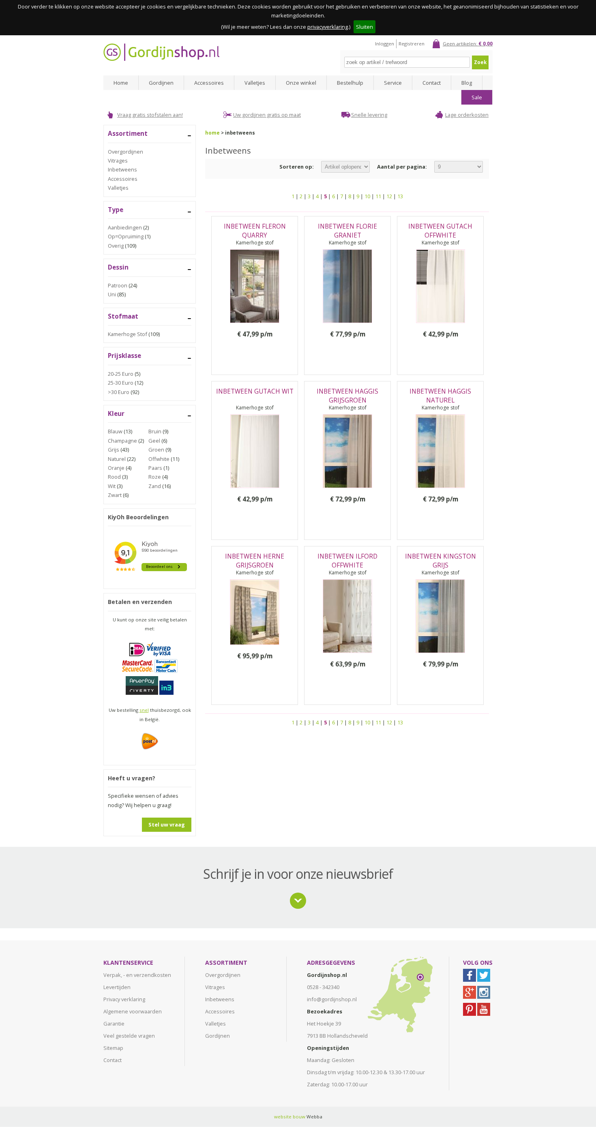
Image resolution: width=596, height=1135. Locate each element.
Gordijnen (161, 82)
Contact (431, 82)
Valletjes (254, 82)
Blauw (115, 431)
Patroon (117, 285)
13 (400, 196)
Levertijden (117, 987)
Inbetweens (122, 169)
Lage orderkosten (467, 114)
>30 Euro (118, 392)
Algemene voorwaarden (132, 1011)
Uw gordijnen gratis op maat (267, 114)
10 (367, 196)
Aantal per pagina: (402, 166)
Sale (477, 97)
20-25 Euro (120, 373)
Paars (155, 467)
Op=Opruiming (126, 236)
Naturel (117, 459)
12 (389, 196)
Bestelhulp (350, 82)
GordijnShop (161, 52)
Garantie (113, 1023)
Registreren (411, 44)
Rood (114, 476)
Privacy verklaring (124, 999)
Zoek (480, 62)
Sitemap (113, 1047)
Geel (154, 440)
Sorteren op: (296, 166)
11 (378, 196)
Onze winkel (301, 82)
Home (121, 82)
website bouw (289, 1117)
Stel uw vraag (166, 824)
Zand (154, 486)
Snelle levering (369, 114)
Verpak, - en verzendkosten (137, 975)
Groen (156, 449)
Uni (112, 294)
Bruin (154, 431)
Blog (466, 82)
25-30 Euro (120, 382)
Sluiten (364, 26)
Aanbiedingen (125, 227)
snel (144, 710)
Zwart (115, 495)
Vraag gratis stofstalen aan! (150, 114)
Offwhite (158, 459)
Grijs (113, 449)
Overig (116, 245)
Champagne (122, 440)
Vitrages (118, 160)
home (212, 133)
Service (393, 82)
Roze (154, 476)
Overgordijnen (125, 151)
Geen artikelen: (468, 44)
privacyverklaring (327, 26)
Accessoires (209, 82)
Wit (112, 486)
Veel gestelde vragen (129, 1035)
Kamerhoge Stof (127, 334)
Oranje (116, 467)
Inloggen (384, 44)
